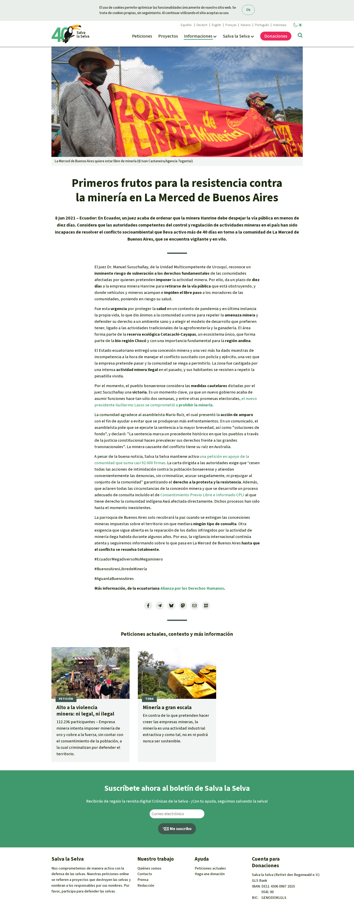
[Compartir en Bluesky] (171, 605)
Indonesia (279, 25)
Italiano (246, 25)
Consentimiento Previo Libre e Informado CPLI (202, 495)
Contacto (144, 873)
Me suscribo (180, 828)
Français (230, 25)
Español (186, 25)
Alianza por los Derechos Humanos (192, 588)
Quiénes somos (149, 868)
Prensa (142, 879)
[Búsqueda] (300, 35)
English (216, 25)
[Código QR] (206, 605)
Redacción (145, 885)
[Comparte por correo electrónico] (194, 605)
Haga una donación (210, 873)
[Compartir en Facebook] (148, 605)
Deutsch (202, 25)
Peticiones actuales (210, 868)
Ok (248, 9)
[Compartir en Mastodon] (183, 605)
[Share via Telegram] (160, 605)
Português (262, 25)
